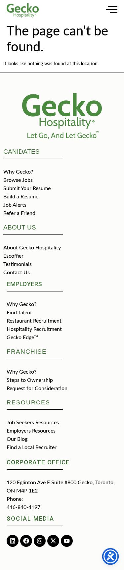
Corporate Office (38, 462)
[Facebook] (26, 541)
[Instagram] (40, 541)
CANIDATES (21, 151)
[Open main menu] (111, 9)
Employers (24, 284)
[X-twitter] (53, 541)
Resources (28, 402)
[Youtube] (67, 541)
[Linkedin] (13, 541)
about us (19, 227)
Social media (30, 518)
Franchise (27, 351)
